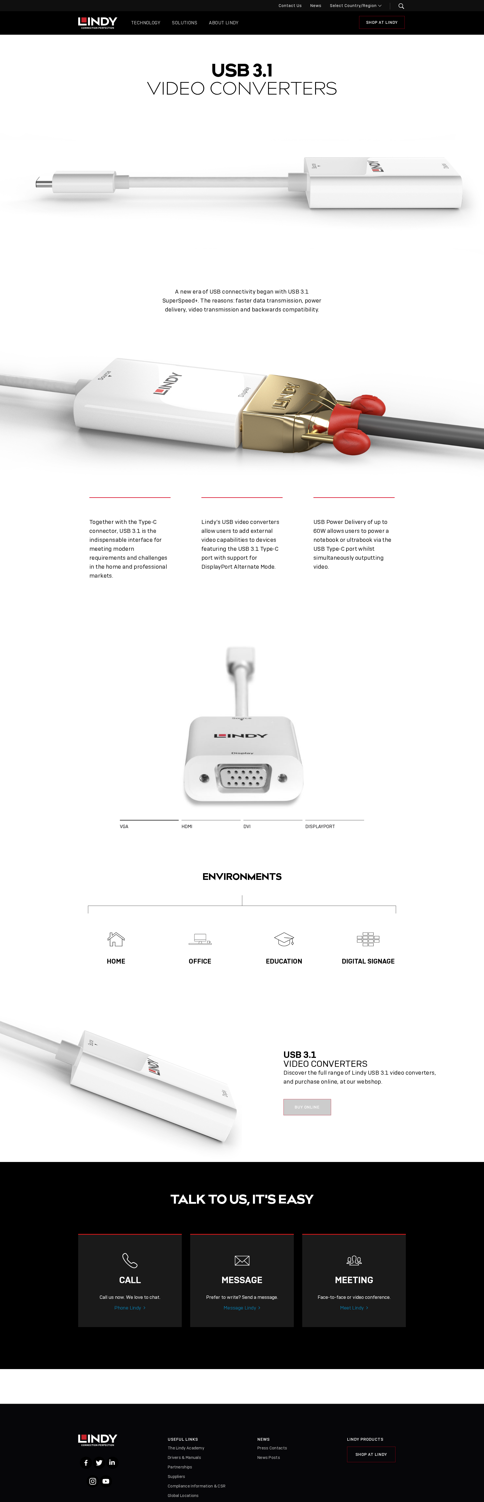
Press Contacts (272, 1448)
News (316, 5)
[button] (398, 6)
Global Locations (183, 1495)
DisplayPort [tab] (320, 827)
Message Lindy (240, 1308)
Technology (145, 23)
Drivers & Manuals (184, 1457)
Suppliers (176, 1476)
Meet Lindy (352, 1308)
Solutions (184, 23)
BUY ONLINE (307, 1107)
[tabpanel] (242, 721)
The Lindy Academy (186, 1448)
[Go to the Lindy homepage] (97, 23)
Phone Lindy (127, 1308)
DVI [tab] (247, 827)
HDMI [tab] (187, 827)
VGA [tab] (124, 827)
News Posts (268, 1457)
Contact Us (290, 5)
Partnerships (180, 1467)
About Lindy (223, 23)
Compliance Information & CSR (196, 1486)
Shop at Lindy (382, 22)
